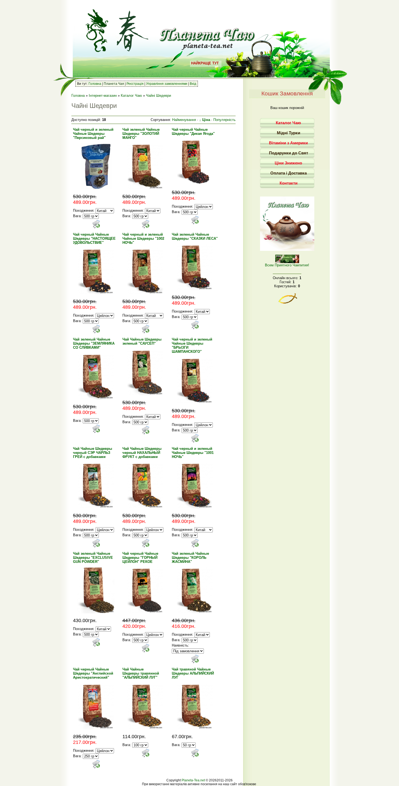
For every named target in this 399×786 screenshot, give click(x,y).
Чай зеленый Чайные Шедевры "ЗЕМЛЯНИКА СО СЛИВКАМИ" (94, 343)
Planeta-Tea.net (193, 780)
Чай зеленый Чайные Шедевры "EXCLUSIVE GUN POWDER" (93, 557)
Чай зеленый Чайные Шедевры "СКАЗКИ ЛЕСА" (195, 236)
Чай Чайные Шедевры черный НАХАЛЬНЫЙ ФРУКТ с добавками (142, 453)
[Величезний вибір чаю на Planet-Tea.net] (207, 48)
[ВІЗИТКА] (287, 250)
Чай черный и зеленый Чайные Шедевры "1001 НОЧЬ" (193, 453)
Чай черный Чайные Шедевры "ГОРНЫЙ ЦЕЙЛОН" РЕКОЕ (140, 557)
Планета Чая (114, 84)
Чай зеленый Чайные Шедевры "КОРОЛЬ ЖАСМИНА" (190, 557)
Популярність (224, 120)
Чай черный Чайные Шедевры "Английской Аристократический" (93, 673)
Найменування (184, 120)
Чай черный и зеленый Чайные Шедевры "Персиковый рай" (93, 133)
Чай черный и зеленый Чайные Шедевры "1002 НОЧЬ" (143, 238)
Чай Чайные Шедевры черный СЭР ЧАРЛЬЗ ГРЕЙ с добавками (92, 453)
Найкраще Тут (205, 63)
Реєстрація (135, 84)
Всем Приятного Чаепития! (287, 265)
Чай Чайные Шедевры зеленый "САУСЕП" (142, 341)
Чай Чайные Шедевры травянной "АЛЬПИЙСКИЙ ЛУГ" (140, 673)
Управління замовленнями (166, 84)
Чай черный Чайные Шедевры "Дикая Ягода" (193, 131)
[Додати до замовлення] (96, 224)
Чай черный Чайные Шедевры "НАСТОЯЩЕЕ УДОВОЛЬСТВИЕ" (94, 238)
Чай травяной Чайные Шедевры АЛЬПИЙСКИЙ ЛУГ (193, 673)
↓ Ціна (204, 120)
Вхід (193, 84)
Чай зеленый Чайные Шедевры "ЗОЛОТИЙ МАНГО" (141, 133)
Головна (94, 84)
